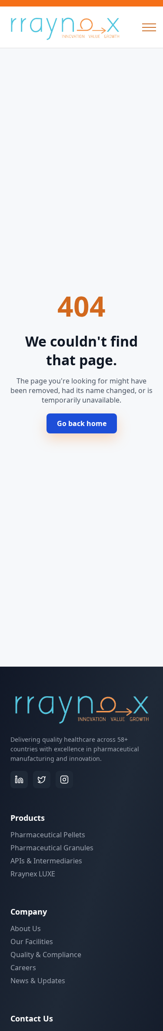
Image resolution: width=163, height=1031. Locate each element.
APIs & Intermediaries (46, 861)
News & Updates (37, 980)
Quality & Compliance (45, 954)
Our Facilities (31, 941)
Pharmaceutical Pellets (47, 834)
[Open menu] (149, 27)
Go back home (81, 423)
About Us (25, 928)
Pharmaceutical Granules (51, 848)
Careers (23, 967)
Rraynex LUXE (32, 874)
